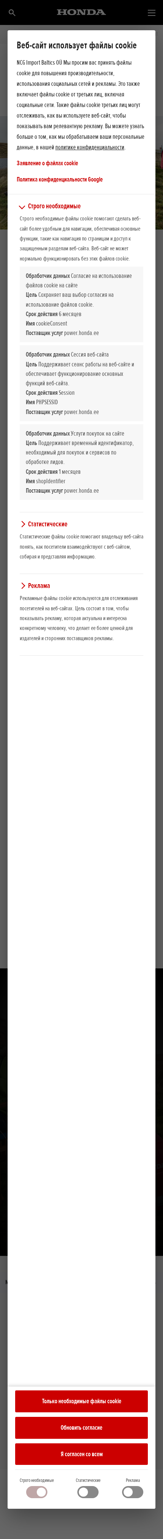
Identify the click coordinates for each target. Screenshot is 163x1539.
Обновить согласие (81, 1427)
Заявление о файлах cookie (47, 163)
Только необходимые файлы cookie (81, 1401)
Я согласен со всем (82, 1454)
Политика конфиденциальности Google (60, 179)
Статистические (88, 1480)
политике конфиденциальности (89, 147)
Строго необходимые (37, 1480)
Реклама (133, 1480)
